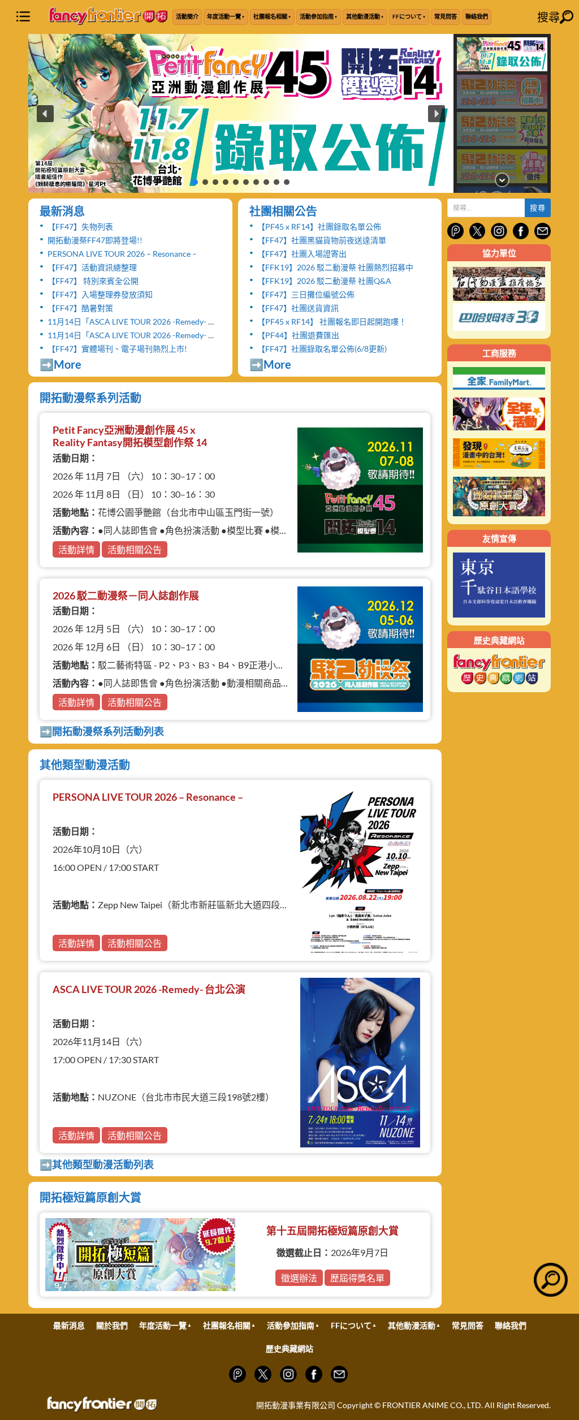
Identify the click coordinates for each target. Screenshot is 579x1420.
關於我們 (112, 1325)
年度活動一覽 (224, 16)
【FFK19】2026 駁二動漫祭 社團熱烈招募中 (335, 267)
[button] (240, 113)
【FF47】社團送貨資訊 (298, 308)
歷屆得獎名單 (357, 1277)
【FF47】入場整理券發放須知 (100, 294)
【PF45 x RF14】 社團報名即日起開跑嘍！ (332, 321)
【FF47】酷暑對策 (80, 308)
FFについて (407, 16)
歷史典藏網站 (289, 1348)
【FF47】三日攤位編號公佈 (306, 294)
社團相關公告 (283, 211)
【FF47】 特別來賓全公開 (93, 281)
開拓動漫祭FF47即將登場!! (94, 240)
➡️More (60, 364)
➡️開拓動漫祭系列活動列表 (102, 731)
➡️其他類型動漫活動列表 (97, 1164)
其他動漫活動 (363, 16)
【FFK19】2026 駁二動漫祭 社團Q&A (324, 281)
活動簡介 (187, 16)
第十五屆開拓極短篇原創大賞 (332, 1230)
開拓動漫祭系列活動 (90, 397)
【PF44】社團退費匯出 (298, 335)
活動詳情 (76, 549)
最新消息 (62, 211)
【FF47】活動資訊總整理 (92, 267)
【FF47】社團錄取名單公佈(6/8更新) (322, 348)
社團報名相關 (270, 16)
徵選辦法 (299, 1277)
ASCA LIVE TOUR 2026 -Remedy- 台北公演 (149, 989)
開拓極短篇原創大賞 (90, 1197)
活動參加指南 (317, 16)
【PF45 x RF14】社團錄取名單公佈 (319, 226)
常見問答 (445, 16)
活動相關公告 (134, 549)
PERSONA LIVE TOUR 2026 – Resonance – (122, 253)
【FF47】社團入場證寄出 (302, 253)
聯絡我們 (476, 16)
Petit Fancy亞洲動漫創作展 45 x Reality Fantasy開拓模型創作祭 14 (130, 436)
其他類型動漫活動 (85, 764)
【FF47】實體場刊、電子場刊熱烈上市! (117, 348)
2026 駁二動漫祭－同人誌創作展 (126, 595)
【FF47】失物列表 (80, 226)
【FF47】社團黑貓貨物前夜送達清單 (321, 240)
